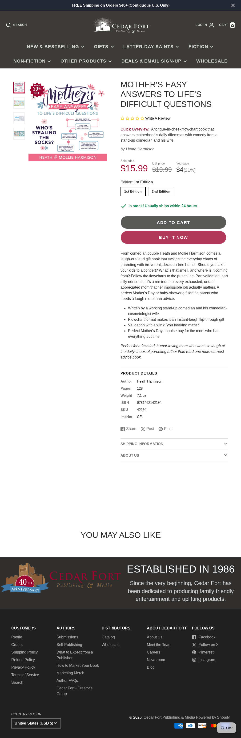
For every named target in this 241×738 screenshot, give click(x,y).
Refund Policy (23, 660)
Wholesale (212, 61)
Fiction (198, 46)
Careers (153, 652)
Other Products (83, 61)
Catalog (108, 637)
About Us (154, 637)
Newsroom (156, 660)
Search (17, 682)
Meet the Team (159, 645)
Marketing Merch (70, 673)
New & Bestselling (53, 46)
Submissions (67, 637)
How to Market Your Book (77, 665)
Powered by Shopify (213, 717)
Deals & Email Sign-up (151, 61)
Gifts (101, 46)
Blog (151, 667)
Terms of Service (25, 675)
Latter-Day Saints (148, 46)
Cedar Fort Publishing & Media (169, 717)
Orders (17, 645)
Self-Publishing (69, 645)
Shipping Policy (24, 652)
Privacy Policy (23, 667)
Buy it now (173, 237)
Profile (16, 637)
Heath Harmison (140, 149)
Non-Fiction (29, 61)
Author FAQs (67, 681)
